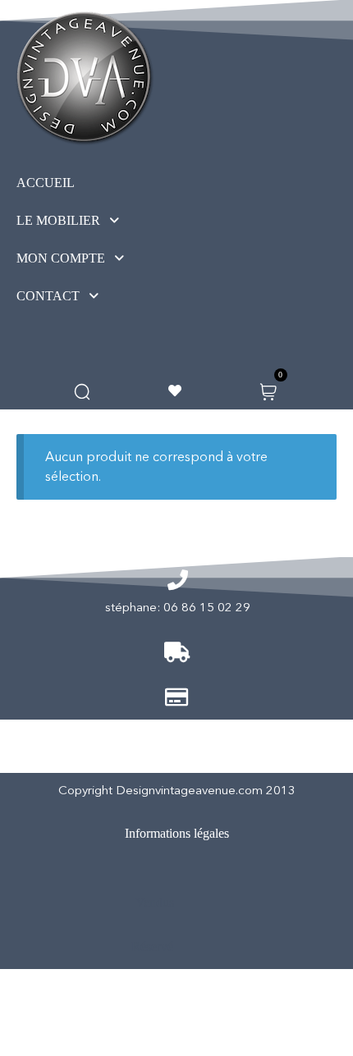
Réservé (152, 946)
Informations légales (177, 833)
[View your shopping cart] (268, 390)
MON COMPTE (60, 258)
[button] (98, 221)
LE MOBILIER (58, 220)
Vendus (154, 902)
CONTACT (48, 296)
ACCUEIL (45, 183)
